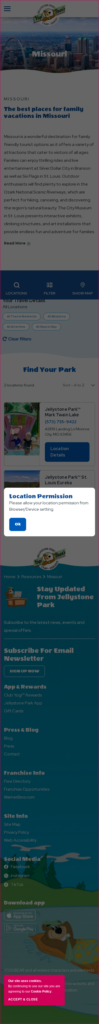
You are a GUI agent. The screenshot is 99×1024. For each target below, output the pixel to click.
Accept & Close (23, 999)
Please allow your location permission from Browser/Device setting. (48, 506)
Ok (20, 526)
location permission (41, 496)
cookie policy (41, 991)
